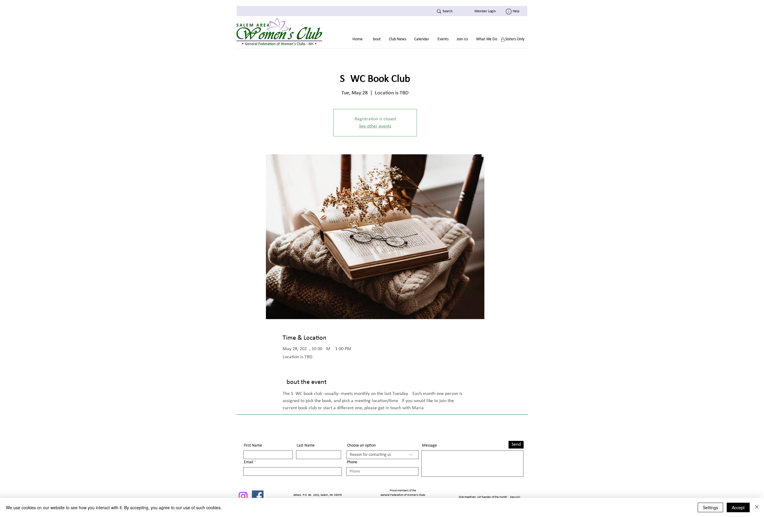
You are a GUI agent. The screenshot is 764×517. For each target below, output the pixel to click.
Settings (710, 507)
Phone (352, 462)
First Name (253, 446)
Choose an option (361, 446)
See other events (375, 126)
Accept (738, 507)
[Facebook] (258, 496)
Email (248, 462)
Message (429, 446)
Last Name (306, 446)
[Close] (756, 507)
